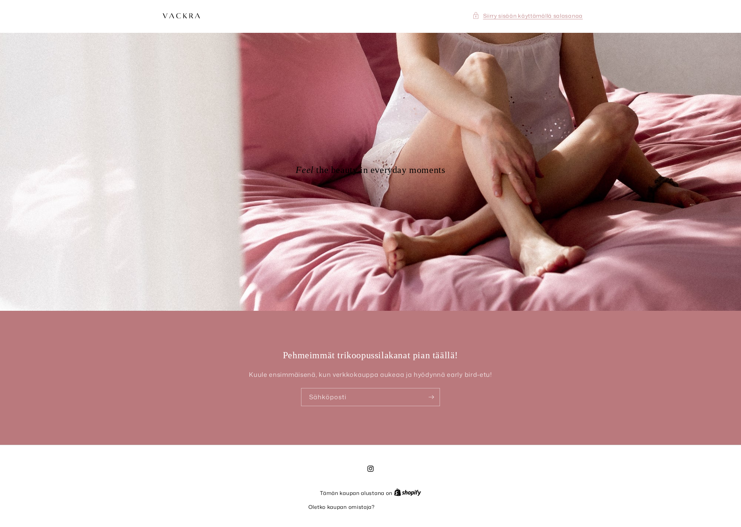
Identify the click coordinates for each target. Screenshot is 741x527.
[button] (527, 15)
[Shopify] (407, 493)
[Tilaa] (431, 397)
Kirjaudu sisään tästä (404, 506)
